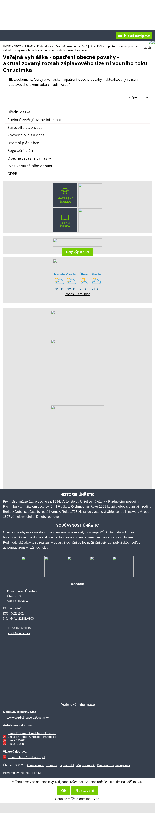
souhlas (41, 782)
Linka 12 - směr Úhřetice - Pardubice (32, 736)
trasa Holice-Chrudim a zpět (26, 757)
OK (63, 790)
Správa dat (67, 765)
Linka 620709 (16, 740)
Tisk (147, 97)
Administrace (35, 765)
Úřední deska (44, 46)
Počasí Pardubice (77, 294)
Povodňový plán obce (25, 135)
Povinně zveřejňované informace (35, 119)
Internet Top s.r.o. (31, 772)
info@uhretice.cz (19, 633)
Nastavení (84, 790)
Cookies (51, 765)
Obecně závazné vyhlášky (29, 158)
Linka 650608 (16, 744)
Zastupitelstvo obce (24, 127)
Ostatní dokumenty (68, 46)
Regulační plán (20, 150)
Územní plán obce (23, 142)
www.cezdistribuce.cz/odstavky (28, 717)
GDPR (12, 173)
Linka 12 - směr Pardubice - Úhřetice (32, 733)
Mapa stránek (85, 765)
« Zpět (133, 97)
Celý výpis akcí (77, 252)
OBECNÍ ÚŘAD (23, 46)
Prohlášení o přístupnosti (113, 765)
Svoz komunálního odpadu (30, 165)
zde (96, 799)
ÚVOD (7, 46)
